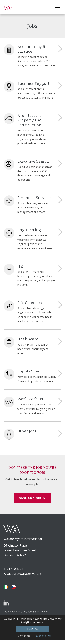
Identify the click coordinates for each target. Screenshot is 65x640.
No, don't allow (42, 635)
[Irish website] (6, 587)
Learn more (24, 635)
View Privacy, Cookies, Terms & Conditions (26, 611)
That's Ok (32, 629)
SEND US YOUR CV (32, 498)
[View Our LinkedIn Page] (6, 602)
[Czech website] (13, 587)
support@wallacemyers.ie (23, 574)
